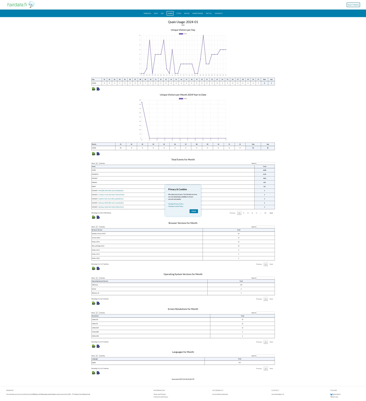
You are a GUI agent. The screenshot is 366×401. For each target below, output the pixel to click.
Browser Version (97, 230)
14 (171, 79)
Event (94, 166)
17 (186, 79)
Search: (254, 163)
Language (95, 359)
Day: (93, 79)
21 (207, 79)
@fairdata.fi (337, 394)
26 (232, 79)
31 (258, 79)
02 (109, 79)
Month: (94, 144)
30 (253, 79)
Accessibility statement (220, 394)
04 (119, 79)
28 (243, 79)
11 (155, 79)
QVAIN (170, 13)
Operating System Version (100, 281)
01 (104, 79)
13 (166, 79)
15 (176, 79)
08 (140, 79)
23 (217, 79)
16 (181, 79)
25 (227, 79)
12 (161, 79)
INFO (156, 13)
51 (265, 213)
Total (264, 166)
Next (271, 213)
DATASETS (218, 13)
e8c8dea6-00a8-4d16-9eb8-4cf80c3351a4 (111, 207)
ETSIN (179, 13)
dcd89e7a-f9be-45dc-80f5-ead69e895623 (111, 199)
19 (196, 79)
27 (238, 79)
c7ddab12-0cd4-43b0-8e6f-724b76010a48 (111, 194)
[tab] (147, 13)
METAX (186, 13)
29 (248, 79)
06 (130, 79)
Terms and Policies (160, 394)
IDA (162, 13)
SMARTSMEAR (197, 13)
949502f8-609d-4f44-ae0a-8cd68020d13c (111, 190)
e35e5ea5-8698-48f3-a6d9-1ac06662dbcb (111, 203)
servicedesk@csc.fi (277, 394)
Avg (271, 79)
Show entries (98, 163)
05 (125, 79)
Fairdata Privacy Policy (175, 204)
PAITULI (209, 13)
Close (193, 211)
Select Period (353, 5)
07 (135, 79)
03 (114, 79)
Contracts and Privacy (161, 397)
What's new (334, 397)
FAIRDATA (147, 13)
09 (145, 79)
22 (212, 79)
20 (202, 79)
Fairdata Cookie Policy (175, 206)
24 (222, 79)
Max (264, 79)
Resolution (95, 316)
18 (191, 79)
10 (150, 79)
